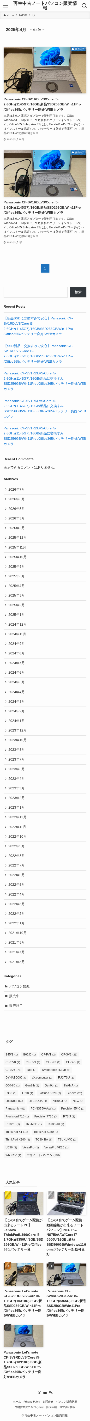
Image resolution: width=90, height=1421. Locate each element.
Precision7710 (17, 1116)
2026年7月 (16, 489)
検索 (78, 292)
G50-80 (13, 1085)
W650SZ (13, 1155)
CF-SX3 (53, 1062)
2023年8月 (16, 749)
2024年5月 (16, 682)
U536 (11, 1147)
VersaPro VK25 (56, 1147)
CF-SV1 (69, 1054)
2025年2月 (16, 605)
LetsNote (14, 1101)
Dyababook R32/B (56, 1070)
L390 (27, 1093)
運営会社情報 (67, 1407)
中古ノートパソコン (43, 1155)
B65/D (29, 1054)
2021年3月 (16, 962)
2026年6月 (16, 499)
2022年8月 (16, 856)
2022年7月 (16, 865)
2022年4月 (16, 894)
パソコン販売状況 (66, 1401)
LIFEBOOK (38, 1101)
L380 (11, 1093)
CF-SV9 (33, 1062)
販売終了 (16, 1005)
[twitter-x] (39, 1393)
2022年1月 (16, 923)
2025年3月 (16, 595)
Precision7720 (46, 1116)
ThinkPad (55, 1124)
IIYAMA (71, 1085)
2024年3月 (16, 701)
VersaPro (31, 1147)
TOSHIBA (44, 1139)
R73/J (69, 1116)
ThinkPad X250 (46, 1132)
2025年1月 (16, 614)
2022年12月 (17, 817)
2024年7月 (16, 663)
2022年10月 (17, 836)
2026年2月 (16, 528)
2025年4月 (16, 586)
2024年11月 (17, 634)
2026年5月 (16, 509)
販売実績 (51, 1407)
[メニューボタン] (5, 6)
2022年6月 (16, 875)
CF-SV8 (13, 1062)
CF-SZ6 (13, 1070)
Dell (31, 1070)
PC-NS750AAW (43, 1108)
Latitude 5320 (50, 1093)
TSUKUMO (67, 1139)
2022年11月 (17, 827)
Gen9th (52, 1085)
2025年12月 (17, 537)
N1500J (60, 1101)
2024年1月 (16, 721)
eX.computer (42, 1077)
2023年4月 (16, 779)
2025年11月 (17, 547)
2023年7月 (16, 759)
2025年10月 (17, 557)
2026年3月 (16, 518)
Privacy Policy (32, 1401)
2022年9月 (16, 846)
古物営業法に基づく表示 (29, 1407)
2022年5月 (16, 884)
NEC (78, 1101)
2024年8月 (16, 653)
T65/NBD (33, 1124)
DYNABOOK (16, 1077)
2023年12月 (17, 730)
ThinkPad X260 (18, 1139)
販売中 (14, 996)
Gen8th (32, 1085)
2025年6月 (16, 576)
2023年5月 (16, 769)
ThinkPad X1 (17, 1132)
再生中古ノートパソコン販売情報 (45, 5)
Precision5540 (72, 1108)
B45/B (12, 1054)
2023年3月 (16, 788)
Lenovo (74, 1093)
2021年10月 (17, 933)
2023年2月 (16, 798)
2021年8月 (16, 942)
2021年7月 (16, 952)
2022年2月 (16, 913)
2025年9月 (16, 566)
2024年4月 (16, 692)
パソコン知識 (19, 986)
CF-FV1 (48, 1054)
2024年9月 (16, 644)
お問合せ (48, 1401)
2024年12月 (17, 624)
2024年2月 (16, 711)
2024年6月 (16, 672)
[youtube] (45, 1393)
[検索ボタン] (84, 6)
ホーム (17, 1401)
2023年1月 (16, 807)
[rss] (51, 1393)
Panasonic (15, 1108)
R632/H (13, 1124)
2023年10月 (17, 740)
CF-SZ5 (73, 1062)
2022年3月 (16, 904)
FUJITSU (66, 1077)
